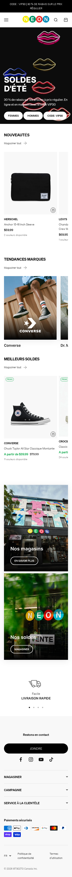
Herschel (11, 219)
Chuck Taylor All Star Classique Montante (29, 448)
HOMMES (33, 116)
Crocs (63, 441)
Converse (11, 443)
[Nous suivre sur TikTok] (51, 759)
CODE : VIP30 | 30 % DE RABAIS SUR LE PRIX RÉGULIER (36, 6)
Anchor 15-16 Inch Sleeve (19, 224)
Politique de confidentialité (26, 856)
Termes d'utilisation (56, 856)
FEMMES (13, 116)
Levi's (63, 219)
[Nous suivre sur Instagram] (31, 759)
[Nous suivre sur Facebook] (20, 759)
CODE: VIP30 (55, 116)
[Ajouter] (53, 210)
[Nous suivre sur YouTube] (41, 759)
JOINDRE (36, 748)
